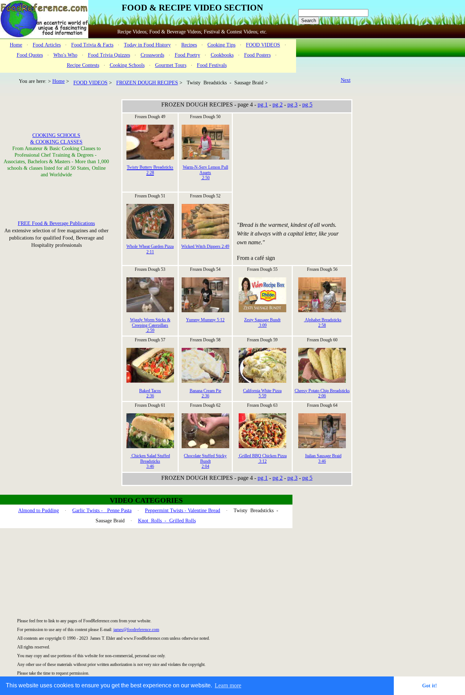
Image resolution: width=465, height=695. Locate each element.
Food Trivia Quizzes (109, 55)
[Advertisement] (291, 166)
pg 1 (263, 104)
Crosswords (152, 55)
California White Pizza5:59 (262, 393)
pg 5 (307, 104)
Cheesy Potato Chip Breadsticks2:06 (322, 393)
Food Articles (47, 45)
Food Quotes (30, 55)
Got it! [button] (429, 685)
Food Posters (257, 55)
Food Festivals (212, 65)
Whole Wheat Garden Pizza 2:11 (150, 249)
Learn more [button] (228, 685)
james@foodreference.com (136, 629)
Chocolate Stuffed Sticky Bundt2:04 (205, 461)
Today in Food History (147, 45)
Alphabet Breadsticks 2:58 (322, 322)
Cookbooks (222, 55)
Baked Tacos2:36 (150, 393)
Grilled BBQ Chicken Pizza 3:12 (262, 458)
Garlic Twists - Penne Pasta (102, 510)
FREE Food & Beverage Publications (56, 223)
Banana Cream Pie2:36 (205, 393)
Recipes (189, 45)
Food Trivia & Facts (92, 45)
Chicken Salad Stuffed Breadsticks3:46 (150, 461)
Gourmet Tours (170, 65)
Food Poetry (187, 55)
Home (16, 45)
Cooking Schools (127, 65)
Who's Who (65, 55)
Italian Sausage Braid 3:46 (323, 458)
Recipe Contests (83, 65)
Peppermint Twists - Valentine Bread (182, 510)
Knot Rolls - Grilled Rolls (167, 520)
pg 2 (277, 104)
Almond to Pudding (38, 510)
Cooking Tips (221, 45)
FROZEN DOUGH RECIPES (147, 82)
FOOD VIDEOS (263, 45)
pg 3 (292, 104)
